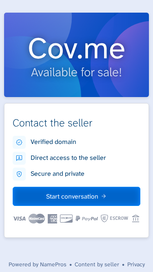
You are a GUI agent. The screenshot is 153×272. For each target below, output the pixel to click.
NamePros (53, 264)
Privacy (136, 264)
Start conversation (72, 196)
